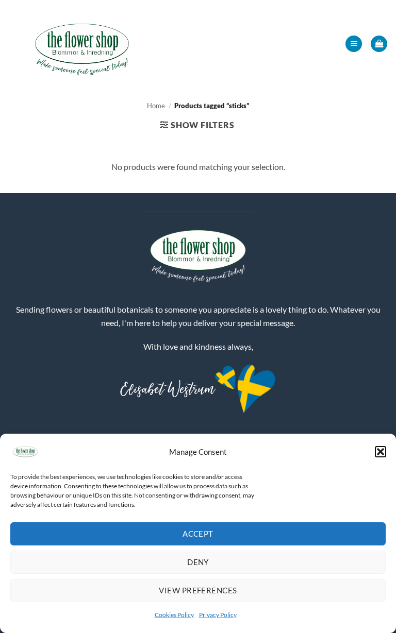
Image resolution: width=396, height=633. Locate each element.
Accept (198, 533)
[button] (380, 452)
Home (156, 105)
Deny (198, 562)
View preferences (198, 590)
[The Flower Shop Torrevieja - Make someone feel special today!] (82, 44)
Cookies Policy (174, 615)
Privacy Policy (218, 615)
